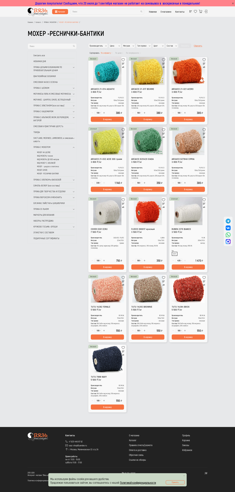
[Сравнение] (123, 64)
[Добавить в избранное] (123, 59)
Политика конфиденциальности (39, 480)
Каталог (61, 11)
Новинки (153, 11)
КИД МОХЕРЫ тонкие (45, 156)
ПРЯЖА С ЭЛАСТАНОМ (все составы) (48, 105)
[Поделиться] (123, 67)
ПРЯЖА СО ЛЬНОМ (41, 209)
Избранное (187, 449)
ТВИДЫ (36, 132)
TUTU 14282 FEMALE (100, 308)
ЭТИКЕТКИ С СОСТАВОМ (43, 232)
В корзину (107, 119)
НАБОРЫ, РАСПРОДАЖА (43, 220)
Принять (175, 482)
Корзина (186, 440)
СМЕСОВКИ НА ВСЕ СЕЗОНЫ (45, 82)
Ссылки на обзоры (137, 459)
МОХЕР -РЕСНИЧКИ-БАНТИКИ (48, 173)
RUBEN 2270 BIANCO (181, 230)
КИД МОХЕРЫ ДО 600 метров (48, 159)
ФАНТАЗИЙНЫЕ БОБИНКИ (44, 76)
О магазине (166, 11)
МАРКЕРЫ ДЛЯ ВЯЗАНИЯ (43, 214)
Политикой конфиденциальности (138, 482)
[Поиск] (141, 12)
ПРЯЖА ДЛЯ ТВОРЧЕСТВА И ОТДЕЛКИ (49, 191)
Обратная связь (136, 454)
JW (206, 473)
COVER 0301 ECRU (99, 230)
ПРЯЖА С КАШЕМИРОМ (43, 111)
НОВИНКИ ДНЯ (39, 61)
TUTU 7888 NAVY (99, 378)
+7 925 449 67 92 (76, 441)
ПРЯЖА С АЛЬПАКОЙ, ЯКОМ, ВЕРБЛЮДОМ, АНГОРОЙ (51, 119)
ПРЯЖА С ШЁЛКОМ (41, 88)
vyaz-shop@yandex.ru (78, 445)
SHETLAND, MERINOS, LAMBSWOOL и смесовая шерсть (53, 139)
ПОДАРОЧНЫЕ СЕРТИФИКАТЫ (46, 238)
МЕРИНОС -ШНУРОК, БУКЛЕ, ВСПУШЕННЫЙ (51, 99)
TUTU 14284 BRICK (181, 308)
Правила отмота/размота (141, 445)
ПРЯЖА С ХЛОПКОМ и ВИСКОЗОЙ (47, 179)
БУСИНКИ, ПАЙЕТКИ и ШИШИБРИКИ (49, 203)
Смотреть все (39, 55)
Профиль (186, 435)
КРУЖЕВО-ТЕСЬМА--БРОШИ (45, 226)
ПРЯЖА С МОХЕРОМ (41, 147)
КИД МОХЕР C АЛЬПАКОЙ (46, 163)
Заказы (185, 445)
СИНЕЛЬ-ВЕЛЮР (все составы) (46, 185)
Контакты (179, 11)
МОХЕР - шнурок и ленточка (48, 166)
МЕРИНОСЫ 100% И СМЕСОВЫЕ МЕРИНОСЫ (52, 93)
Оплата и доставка (137, 449)
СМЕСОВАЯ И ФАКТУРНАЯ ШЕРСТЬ (48, 126)
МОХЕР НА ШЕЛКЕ (43, 152)
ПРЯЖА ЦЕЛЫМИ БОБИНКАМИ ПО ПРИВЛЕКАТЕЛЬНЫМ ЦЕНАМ (47, 69)
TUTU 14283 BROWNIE (141, 308)
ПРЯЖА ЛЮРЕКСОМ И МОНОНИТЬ (47, 197)
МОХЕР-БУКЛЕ (42, 170)
